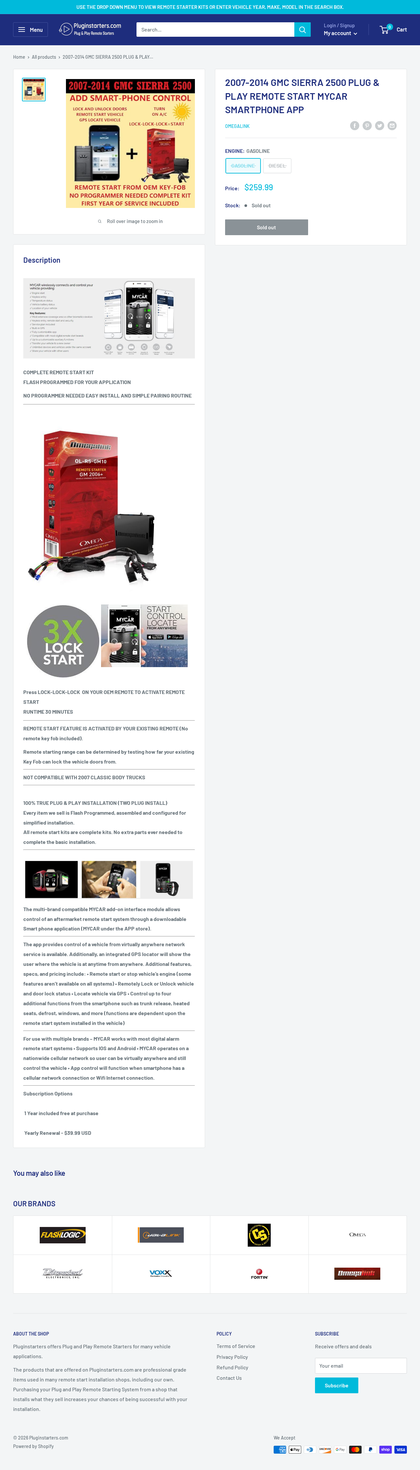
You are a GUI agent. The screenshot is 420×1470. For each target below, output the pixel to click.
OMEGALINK (237, 126)
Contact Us (229, 1378)
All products (44, 57)
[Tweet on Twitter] (379, 125)
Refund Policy (232, 1367)
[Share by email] (392, 125)
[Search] (302, 29)
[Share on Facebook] (354, 125)
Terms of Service (236, 1346)
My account (338, 33)
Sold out (266, 227)
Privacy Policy (232, 1357)
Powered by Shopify (33, 1446)
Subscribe (336, 1385)
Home (19, 57)
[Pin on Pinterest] (367, 125)
